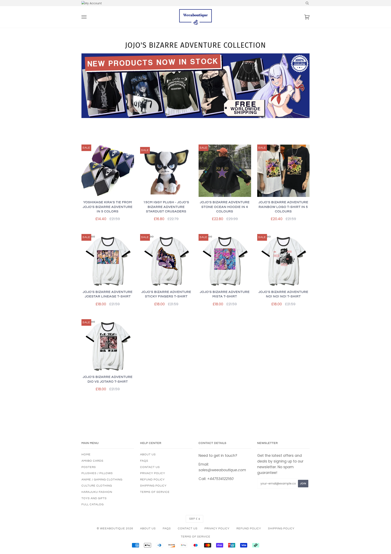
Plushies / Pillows (97, 473)
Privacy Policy (152, 473)
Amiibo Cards (92, 460)
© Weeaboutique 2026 (115, 528)
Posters (88, 467)
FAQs (144, 460)
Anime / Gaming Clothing (101, 479)
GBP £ (193, 519)
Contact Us (150, 467)
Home (86, 454)
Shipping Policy (153, 485)
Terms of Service (155, 492)
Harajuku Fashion (96, 492)
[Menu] (84, 17)
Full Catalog (92, 504)
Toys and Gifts (94, 498)
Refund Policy (152, 479)
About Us (148, 454)
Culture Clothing (96, 485)
